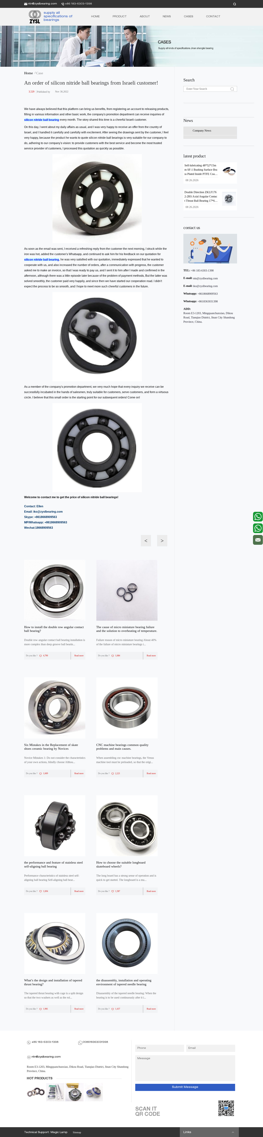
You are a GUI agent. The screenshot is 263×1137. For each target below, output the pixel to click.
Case (39, 73)
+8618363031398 (208, 301)
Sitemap (77, 1132)
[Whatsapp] (258, 517)
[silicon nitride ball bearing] (33, 17)
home (29, 73)
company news (202, 130)
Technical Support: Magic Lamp (45, 1132)
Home (95, 17)
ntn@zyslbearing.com (42, 4)
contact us (191, 227)
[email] (258, 539)
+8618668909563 (208, 293)
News (167, 17)
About (145, 17)
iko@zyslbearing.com (205, 286)
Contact (213, 17)
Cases (188, 17)
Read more (79, 655)
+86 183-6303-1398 (78, 4)
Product (120, 17)
